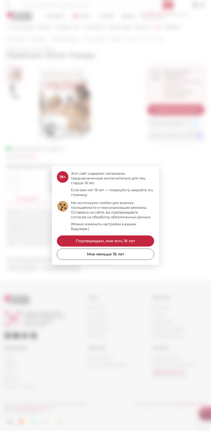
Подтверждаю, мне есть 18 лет (105, 241)
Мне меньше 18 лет (105, 254)
